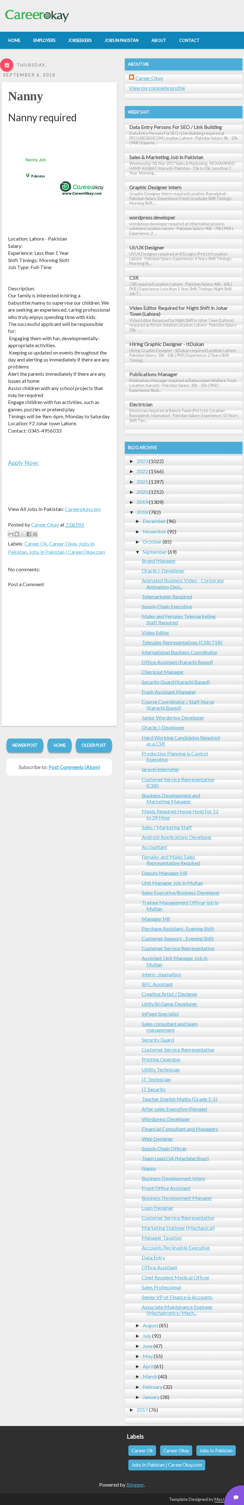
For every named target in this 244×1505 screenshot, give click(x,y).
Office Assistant (159, 1267)
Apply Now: (23, 462)
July (147, 1336)
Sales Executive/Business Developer (181, 893)
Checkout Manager (163, 672)
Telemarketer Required (167, 596)
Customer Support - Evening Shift (178, 938)
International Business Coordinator (180, 652)
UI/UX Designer (146, 247)
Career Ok (35, 543)
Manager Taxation (162, 1238)
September (155, 552)
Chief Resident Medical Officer (176, 1277)
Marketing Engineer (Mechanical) (178, 1228)
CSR (134, 278)
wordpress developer (152, 217)
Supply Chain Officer (164, 1148)
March (150, 1376)
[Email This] (11, 534)
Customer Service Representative (178, 948)
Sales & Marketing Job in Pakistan (166, 157)
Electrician (140, 404)
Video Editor (155, 632)
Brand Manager (159, 561)
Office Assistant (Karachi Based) (177, 662)
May (148, 1356)
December (154, 521)
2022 (142, 471)
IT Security (154, 1089)
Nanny (25, 96)
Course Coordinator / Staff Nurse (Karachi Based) (178, 705)
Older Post (94, 745)
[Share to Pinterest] (35, 534)
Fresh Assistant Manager (169, 692)
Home (60, 745)
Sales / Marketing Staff (167, 827)
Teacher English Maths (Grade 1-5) (179, 1099)
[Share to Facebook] (29, 534)
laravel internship (160, 769)
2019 (142, 502)
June (147, 1346)
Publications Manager (153, 374)
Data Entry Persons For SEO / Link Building (175, 127)
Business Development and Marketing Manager (171, 798)
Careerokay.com (83, 509)
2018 (142, 512)
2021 (142, 482)
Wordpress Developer (166, 1119)
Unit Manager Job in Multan (172, 883)
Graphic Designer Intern (155, 187)
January (151, 1397)
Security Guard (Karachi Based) (176, 682)
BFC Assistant (157, 984)
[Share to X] (23, 534)
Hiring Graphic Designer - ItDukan (166, 344)
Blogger (135, 1485)
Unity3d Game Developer (169, 1004)
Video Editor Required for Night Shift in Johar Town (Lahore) (178, 311)
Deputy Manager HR (164, 873)
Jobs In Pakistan (216, 1450)
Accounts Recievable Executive (176, 1247)
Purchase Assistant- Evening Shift (178, 928)
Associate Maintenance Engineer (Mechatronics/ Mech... (177, 1310)
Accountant (154, 847)
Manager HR (156, 919)
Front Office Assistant (166, 1188)
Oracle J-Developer (163, 570)
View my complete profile (157, 88)
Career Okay (63, 543)
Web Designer (157, 1139)
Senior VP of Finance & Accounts (177, 1297)
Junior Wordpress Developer (173, 717)
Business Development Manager (177, 1198)
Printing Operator (161, 1059)
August (150, 1325)
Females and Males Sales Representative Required (171, 860)
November (154, 531)
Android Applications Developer (177, 837)
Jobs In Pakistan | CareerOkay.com (67, 552)
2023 (142, 461)
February (152, 1387)
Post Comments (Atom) (74, 767)
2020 (142, 492)
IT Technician (156, 1079)
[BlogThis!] (17, 534)
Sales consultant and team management (170, 1027)
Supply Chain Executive (167, 606)
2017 (142, 1410)
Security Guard (158, 1040)
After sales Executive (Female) (174, 1109)
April (148, 1366)
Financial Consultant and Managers (180, 1129)
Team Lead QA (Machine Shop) (175, 1158)
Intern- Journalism (161, 974)
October (152, 542)
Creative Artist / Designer (170, 994)
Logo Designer (157, 1208)
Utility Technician (161, 1069)
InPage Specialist (160, 1014)
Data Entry (153, 1257)
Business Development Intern (173, 1178)
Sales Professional (161, 1287)
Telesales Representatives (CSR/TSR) (182, 642)
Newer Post (24, 745)
